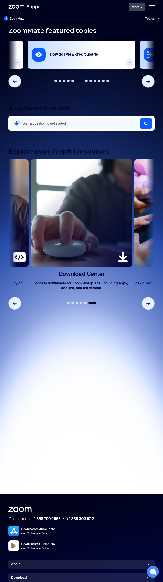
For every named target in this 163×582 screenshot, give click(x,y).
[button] (146, 123)
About (15, 564)
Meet (135, 7)
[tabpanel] (81, 55)
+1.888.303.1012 (80, 519)
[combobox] (74, 123)
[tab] (55, 81)
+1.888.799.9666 (46, 519)
